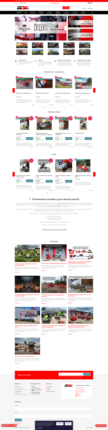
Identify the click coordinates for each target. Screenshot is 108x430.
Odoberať (87, 374)
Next (94, 90)
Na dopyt (18, 97)
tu (50, 425)
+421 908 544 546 (81, 389)
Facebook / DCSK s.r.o (82, 391)
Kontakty (16, 3)
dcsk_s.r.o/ (79, 393)
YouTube (79, 395)
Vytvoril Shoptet (90, 427)
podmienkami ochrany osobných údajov (76, 377)
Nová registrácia (17, 422)
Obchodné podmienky (23, 3)
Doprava (48, 388)
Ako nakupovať (50, 386)
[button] (16, 28)
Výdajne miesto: (18, 391)
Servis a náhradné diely (51, 391)
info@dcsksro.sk (81, 387)
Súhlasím (68, 423)
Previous (14, 90)
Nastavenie (40, 428)
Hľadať (66, 7)
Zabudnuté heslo (17, 424)
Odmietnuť (60, 423)
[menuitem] (19, 12)
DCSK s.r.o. (18, 386)
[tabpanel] (24, 90)
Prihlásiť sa (18, 419)
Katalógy (48, 389)
